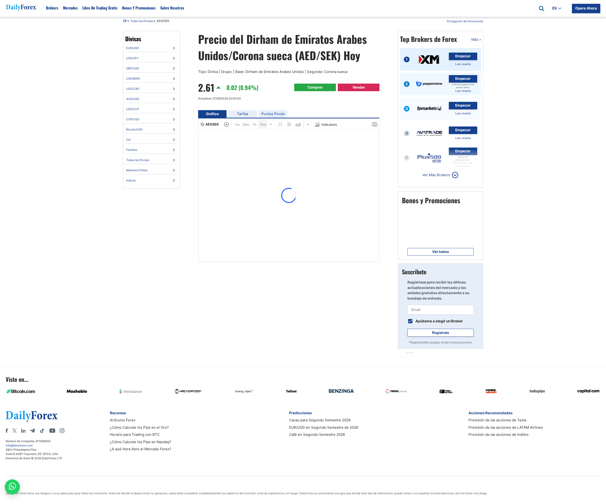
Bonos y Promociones (139, 8)
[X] (14, 430)
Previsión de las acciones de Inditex (498, 434)
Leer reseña (463, 64)
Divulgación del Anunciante (465, 21)
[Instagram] (62, 430)
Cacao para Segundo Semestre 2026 (320, 420)
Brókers (52, 8)
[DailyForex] (32, 416)
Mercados (70, 8)
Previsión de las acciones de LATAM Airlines (505, 427)
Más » (476, 39)
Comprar (315, 87)
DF (125, 21)
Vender (358, 87)
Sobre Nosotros (172, 8)
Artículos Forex (122, 420)
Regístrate (440, 332)
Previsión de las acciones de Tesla (497, 420)
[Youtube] (52, 430)
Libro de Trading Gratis (99, 8)
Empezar (463, 56)
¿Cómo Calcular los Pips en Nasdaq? (140, 442)
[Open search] (541, 8)
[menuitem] (151, 48)
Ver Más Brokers (436, 175)
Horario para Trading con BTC (135, 434)
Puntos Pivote (273, 114)
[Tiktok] (42, 430)
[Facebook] (7, 430)
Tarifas (242, 114)
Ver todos (440, 251)
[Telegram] (32, 430)
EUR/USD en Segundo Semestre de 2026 (323, 427)
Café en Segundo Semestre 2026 (317, 434)
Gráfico (212, 114)
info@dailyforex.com (19, 445)
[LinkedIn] (23, 430)
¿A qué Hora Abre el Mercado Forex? (140, 449)
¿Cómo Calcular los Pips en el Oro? (139, 427)
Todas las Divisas (141, 21)
